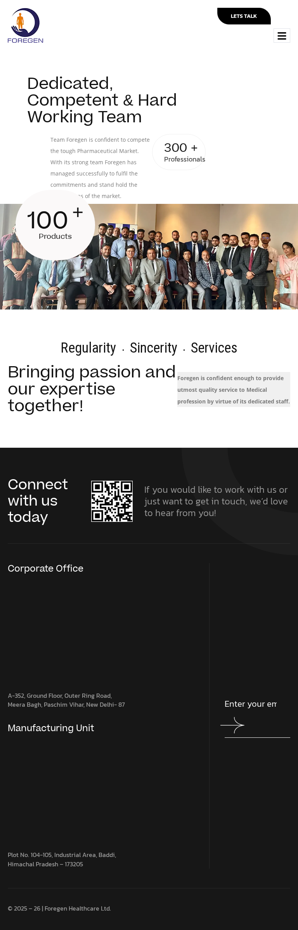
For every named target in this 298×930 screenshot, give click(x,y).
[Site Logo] (25, 25)
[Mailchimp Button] (233, 725)
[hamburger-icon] (282, 35)
